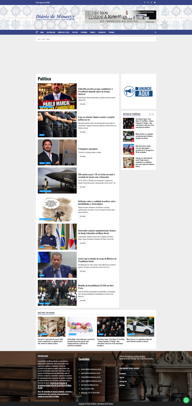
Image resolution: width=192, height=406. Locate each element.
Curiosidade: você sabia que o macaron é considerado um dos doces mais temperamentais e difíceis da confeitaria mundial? (128, 162)
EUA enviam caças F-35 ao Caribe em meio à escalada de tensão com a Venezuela (57, 180)
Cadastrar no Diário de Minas (136, 356)
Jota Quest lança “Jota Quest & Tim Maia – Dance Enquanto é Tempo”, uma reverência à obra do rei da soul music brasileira (111, 327)
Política (75, 32)
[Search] (155, 32)
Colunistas (102, 32)
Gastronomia (73, 334)
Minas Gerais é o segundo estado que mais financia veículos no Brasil (128, 123)
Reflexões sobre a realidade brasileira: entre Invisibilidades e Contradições (57, 209)
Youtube (122, 385)
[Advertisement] (96, 58)
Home (42, 32)
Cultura (101, 334)
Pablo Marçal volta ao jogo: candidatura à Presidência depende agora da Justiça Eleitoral (57, 96)
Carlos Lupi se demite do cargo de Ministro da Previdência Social (57, 265)
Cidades (92, 32)
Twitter (121, 377)
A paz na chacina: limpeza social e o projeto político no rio (57, 124)
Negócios (42, 163)
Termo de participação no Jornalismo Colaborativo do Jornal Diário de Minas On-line (54, 385)
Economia (84, 32)
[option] (138, 124)
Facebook (122, 373)
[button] (37, 32)
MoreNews (101, 404)
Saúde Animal (43, 334)
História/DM (51, 32)
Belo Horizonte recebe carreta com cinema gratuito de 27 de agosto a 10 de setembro (128, 136)
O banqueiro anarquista (57, 152)
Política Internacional (45, 191)
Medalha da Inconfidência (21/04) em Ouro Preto (57, 293)
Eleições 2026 (43, 107)
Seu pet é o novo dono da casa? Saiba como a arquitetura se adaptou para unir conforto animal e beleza (128, 149)
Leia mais (83, 104)
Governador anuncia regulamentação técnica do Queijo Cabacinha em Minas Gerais (57, 237)
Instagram (123, 381)
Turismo (111, 32)
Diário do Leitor (63, 32)
